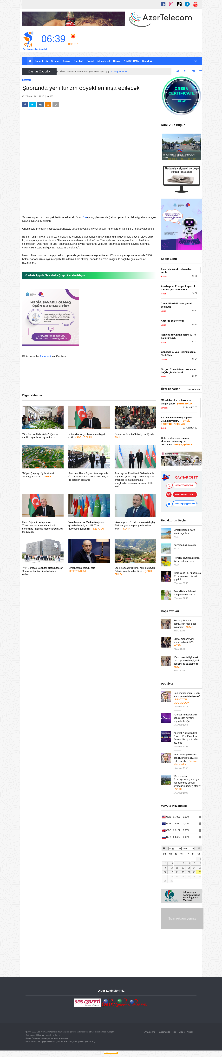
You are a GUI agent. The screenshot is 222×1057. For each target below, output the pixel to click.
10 (171, 868)
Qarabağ (78, 61)
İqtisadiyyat (103, 61)
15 (200, 868)
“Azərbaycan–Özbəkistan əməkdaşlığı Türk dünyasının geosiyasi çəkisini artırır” (135, 525)
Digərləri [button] (147, 61)
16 (165, 872)
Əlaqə (182, 1032)
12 (183, 868)
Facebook (45, 356)
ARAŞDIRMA (131, 61)
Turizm (66, 61)
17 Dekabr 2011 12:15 (34, 96)
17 (171, 872)
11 (177, 868)
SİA (85, 217)
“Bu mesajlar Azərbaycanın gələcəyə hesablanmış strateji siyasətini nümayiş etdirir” (187, 783)
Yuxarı (190, 1032)
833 (51, 96)
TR (200, 71)
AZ (177, 71)
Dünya (116, 61)
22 (200, 872)
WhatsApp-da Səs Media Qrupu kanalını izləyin (56, 275)
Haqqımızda (164, 1032)
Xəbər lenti (41, 61)
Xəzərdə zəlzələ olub (185, 545)
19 (183, 872)
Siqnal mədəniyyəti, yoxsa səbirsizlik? (184, 642)
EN (193, 71)
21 (194, 872)
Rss (174, 1032)
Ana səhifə (149, 1032)
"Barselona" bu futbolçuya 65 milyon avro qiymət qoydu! (187, 576)
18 (177, 872)
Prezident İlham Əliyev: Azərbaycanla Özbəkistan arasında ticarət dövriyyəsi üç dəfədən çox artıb (88, 476)
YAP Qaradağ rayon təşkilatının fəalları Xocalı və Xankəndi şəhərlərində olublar (42, 571)
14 (194, 868)
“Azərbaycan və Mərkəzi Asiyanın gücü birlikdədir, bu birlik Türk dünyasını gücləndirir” (86, 525)
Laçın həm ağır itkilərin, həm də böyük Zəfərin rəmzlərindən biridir (135, 571)
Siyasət (55, 61)
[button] (196, 61)
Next (197, 147)
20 (189, 872)
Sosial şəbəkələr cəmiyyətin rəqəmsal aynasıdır (185, 623)
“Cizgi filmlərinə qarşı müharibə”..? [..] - (88, 71)
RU (185, 71)
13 (189, 868)
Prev (166, 147)
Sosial (90, 61)
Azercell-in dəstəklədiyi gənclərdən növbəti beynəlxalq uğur (186, 717)
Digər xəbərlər (193, 389)
